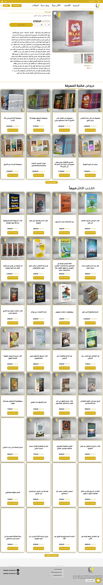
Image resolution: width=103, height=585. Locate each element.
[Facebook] (5, 1)
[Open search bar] (1, 5)
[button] (55, 13)
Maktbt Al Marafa (9, 570)
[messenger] (2, 1)
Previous (87, 66)
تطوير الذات (47, 12)
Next (88, 68)
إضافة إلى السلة (21, 25)
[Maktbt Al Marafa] (18, 570)
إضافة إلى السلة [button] (90, 130)
